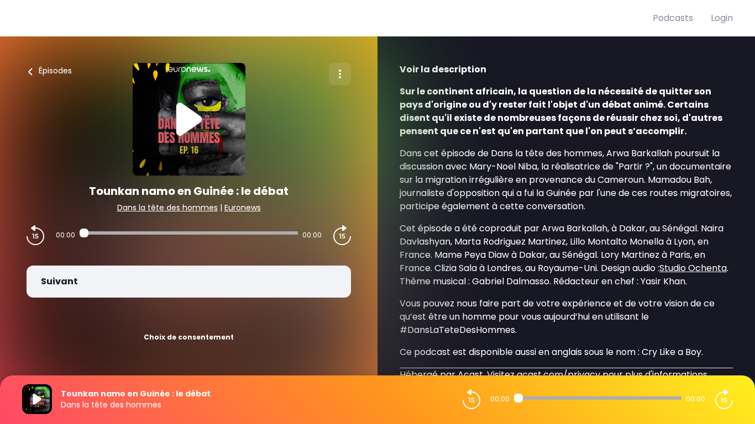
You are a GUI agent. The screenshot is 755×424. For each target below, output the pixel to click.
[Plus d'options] (340, 74)
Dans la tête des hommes (167, 207)
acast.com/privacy (558, 374)
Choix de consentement (189, 337)
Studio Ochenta (693, 268)
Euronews (242, 207)
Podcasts (673, 18)
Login (722, 18)
